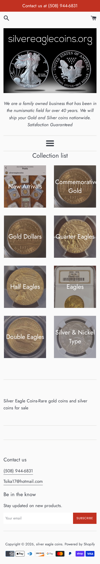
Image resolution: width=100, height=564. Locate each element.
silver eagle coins (49, 544)
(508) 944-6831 (18, 471)
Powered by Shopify (80, 544)
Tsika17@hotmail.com (23, 481)
